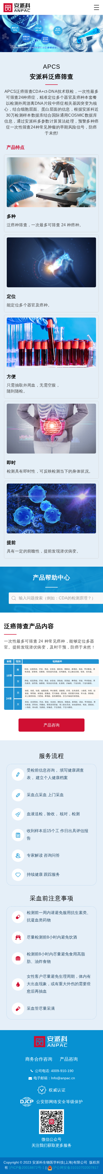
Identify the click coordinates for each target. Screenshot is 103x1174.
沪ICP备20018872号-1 (26, 1168)
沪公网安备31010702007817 (75, 1168)
